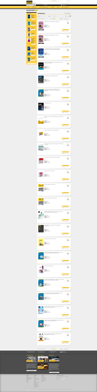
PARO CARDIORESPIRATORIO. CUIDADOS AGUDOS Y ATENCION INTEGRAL (53, 62)
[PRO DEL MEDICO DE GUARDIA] (41, 188)
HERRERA (47, 256)
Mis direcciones (43, 379)
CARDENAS (47, 106)
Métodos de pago (36, 384)
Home (27, 10)
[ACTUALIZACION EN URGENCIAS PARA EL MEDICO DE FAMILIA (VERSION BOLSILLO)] (41, 310)
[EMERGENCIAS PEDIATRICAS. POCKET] (41, 38)
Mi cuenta (42, 375)
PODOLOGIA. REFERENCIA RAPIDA (33, 34)
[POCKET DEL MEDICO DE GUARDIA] (41, 201)
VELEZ (47, 160)
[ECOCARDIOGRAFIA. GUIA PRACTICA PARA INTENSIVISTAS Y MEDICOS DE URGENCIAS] (41, 52)
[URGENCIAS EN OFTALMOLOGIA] (41, 242)
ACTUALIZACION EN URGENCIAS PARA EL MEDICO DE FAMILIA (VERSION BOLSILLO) (53, 307)
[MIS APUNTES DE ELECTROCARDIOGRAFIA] (41, 161)
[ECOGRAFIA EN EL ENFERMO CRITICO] (41, 79)
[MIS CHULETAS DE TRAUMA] (41, 174)
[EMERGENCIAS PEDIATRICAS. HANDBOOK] (41, 25)
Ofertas (35, 376)
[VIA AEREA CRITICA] (41, 106)
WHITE (47, 337)
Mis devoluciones (43, 377)
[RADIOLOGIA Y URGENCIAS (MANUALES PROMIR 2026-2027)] (41, 120)
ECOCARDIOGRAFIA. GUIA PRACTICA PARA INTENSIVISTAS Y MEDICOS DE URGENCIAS (52, 49)
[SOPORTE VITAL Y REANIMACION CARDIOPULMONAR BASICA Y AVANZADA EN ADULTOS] (41, 323)
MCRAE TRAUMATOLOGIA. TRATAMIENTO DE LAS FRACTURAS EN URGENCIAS (53, 334)
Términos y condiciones (36, 382)
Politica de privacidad (36, 386)
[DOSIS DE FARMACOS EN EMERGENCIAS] (41, 133)
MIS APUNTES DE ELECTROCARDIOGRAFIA (52, 157)
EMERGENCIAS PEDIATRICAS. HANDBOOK (51, 21)
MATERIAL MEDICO (28, 377)
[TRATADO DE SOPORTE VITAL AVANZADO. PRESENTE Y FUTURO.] (41, 147)
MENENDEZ (47, 283)
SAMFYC (47, 310)
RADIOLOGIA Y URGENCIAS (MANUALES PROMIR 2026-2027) (54, 117)
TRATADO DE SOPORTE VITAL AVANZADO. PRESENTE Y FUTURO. (53, 144)
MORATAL (47, 38)
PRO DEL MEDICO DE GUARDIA (49, 184)
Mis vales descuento (43, 378)
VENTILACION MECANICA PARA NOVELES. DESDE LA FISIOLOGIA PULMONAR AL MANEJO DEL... (53, 252)
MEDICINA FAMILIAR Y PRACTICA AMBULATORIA (33, 53)
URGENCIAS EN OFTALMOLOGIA (50, 238)
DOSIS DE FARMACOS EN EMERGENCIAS (51, 130)
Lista (70, 16)
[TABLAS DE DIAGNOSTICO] (41, 269)
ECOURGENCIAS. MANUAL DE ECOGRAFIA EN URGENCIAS (52, 225)
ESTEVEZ (47, 133)
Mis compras (42, 376)
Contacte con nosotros (36, 379)
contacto (62, 3)
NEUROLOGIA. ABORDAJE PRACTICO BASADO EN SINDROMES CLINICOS (33, 16)
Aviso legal (35, 381)
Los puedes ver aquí (54, 372)
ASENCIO (47, 187)
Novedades (29, 13)
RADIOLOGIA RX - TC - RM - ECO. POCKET (33, 58)
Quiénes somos (35, 383)
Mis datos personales (43, 380)
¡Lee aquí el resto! (31, 370)
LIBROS (27, 376)
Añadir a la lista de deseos (66, 44)
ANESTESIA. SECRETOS (32, 28)
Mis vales (42, 381)
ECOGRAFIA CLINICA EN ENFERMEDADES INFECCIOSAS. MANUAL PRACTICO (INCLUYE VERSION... (52, 90)
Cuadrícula (68, 16)
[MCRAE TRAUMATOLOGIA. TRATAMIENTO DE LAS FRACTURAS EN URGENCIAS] (41, 337)
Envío (34, 380)
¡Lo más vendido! (36, 378)
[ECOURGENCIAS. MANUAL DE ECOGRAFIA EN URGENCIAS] (41, 228)
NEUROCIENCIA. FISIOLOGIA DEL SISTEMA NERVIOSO (33, 48)
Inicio (69, 3)
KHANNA (47, 52)
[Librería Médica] (29, 2)
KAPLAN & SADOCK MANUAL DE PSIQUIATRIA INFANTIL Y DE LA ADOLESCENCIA (33, 22)
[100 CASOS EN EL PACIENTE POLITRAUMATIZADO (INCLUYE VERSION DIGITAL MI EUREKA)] (41, 296)
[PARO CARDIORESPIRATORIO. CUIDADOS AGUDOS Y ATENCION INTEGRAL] (41, 66)
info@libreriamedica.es (62, 379)
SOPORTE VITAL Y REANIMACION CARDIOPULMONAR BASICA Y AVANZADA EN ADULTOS (53, 320)
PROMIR (47, 120)
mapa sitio (66, 3)
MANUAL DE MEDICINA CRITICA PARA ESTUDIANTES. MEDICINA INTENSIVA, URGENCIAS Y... (53, 212)
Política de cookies (36, 385)
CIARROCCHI (47, 66)
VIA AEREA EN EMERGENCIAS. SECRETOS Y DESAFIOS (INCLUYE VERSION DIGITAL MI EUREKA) (54, 279)
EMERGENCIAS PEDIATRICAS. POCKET (51, 35)
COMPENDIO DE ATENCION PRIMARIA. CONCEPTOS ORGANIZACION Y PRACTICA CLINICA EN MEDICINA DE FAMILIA (33, 41)
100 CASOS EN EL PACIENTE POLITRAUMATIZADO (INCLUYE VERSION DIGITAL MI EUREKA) (53, 293)
